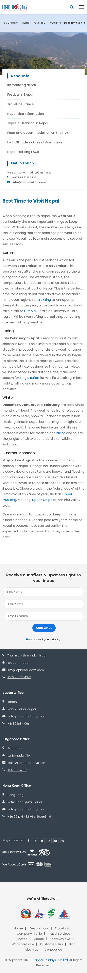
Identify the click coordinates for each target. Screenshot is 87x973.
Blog (72, 944)
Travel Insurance (20, 104)
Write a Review (23, 944)
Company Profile (29, 933)
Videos (38, 939)
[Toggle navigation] (79, 7)
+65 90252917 (17, 770)
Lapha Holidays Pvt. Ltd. (51, 960)
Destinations (39, 928)
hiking (60, 433)
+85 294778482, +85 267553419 (29, 817)
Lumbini (30, 311)
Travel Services (59, 933)
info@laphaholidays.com (25, 670)
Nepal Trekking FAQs (23, 152)
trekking (44, 299)
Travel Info (39, 22)
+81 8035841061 (18, 724)
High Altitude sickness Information (34, 142)
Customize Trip (51, 944)
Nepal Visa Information (25, 114)
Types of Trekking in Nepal (27, 123)
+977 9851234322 (19, 677)
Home (25, 22)
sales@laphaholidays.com (26, 716)
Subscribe (44, 628)
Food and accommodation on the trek (37, 133)
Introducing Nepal (21, 85)
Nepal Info (55, 22)
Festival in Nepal (20, 94)
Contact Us (53, 949)
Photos (22, 939)
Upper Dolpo (42, 499)
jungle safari (29, 377)
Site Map (31, 949)
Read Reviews (60, 939)
